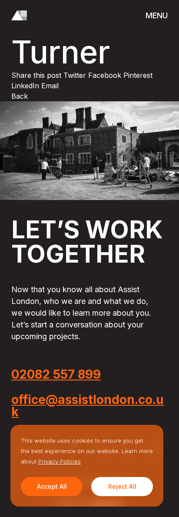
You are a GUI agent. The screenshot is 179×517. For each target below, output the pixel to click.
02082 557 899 (56, 374)
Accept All (52, 486)
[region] (87, 465)
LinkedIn (26, 85)
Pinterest (137, 75)
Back (19, 96)
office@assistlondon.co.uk (87, 405)
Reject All (122, 486)
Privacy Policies (59, 461)
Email (50, 85)
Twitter (75, 75)
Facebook (105, 75)
